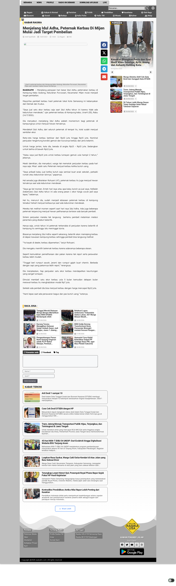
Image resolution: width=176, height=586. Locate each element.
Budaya (63, 16)
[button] (104, 45)
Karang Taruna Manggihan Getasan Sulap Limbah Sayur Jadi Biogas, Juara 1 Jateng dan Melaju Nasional (47, 327)
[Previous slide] (112, 72)
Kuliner (133, 16)
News (39, 2)
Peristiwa (72, 12)
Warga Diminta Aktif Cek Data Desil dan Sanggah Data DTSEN (136, 78)
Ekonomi (30, 16)
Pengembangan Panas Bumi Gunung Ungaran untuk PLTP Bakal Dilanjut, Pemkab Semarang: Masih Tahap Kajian (47, 341)
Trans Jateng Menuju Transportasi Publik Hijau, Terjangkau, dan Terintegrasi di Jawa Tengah (136, 93)
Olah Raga (147, 12)
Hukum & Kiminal (50, 12)
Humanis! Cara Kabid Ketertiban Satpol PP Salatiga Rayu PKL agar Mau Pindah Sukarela (84, 341)
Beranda (28, 2)
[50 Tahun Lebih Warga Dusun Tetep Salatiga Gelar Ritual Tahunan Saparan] (116, 107)
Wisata (118, 16)
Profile (50, 2)
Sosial (47, 16)
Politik (89, 12)
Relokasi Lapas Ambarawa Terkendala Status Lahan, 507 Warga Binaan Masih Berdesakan (85, 314)
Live (105, 2)
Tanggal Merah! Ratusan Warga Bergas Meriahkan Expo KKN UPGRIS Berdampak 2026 (48, 314)
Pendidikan (108, 12)
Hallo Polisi (81, 16)
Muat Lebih (66, 509)
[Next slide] (150, 72)
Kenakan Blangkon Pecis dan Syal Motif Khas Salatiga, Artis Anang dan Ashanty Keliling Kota (131, 62)
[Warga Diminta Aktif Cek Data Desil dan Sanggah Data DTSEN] (116, 81)
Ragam (29, 12)
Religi (149, 16)
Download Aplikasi (89, 2)
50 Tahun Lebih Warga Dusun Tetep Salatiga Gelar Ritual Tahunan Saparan (136, 104)
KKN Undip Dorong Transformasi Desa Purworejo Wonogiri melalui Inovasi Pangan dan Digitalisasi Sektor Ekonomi (84, 327)
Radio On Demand (67, 2)
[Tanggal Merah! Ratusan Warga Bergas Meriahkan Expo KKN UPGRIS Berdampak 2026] (29, 315)
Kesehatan (128, 12)
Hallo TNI (100, 16)
